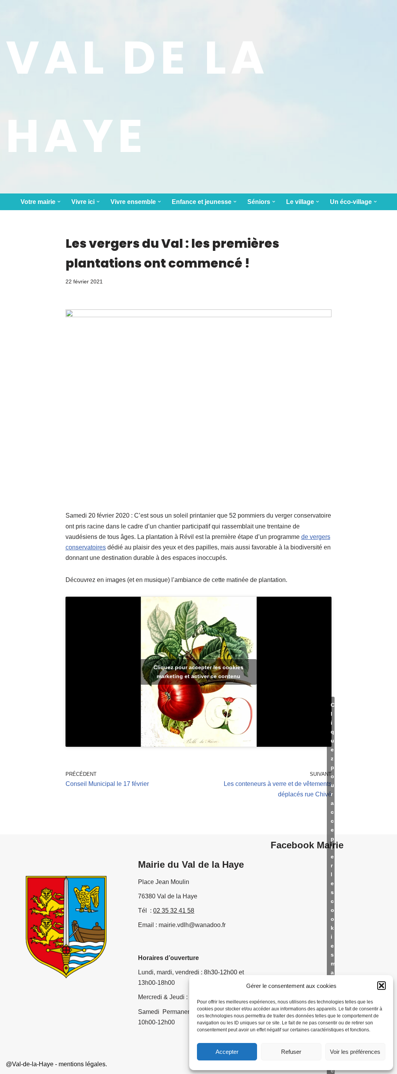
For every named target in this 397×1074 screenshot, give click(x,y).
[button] (381, 985)
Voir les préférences (355, 1051)
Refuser (291, 1051)
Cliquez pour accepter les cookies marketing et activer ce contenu (198, 671)
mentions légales (82, 1064)
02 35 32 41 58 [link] (173, 910)
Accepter (227, 1051)
